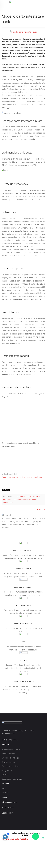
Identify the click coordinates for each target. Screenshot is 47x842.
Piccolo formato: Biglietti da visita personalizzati (22, 477)
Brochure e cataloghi (10, 758)
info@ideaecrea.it (9, 802)
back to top (40, 509)
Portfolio (5, 793)
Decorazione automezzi (12, 779)
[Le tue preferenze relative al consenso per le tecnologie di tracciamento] (43, 838)
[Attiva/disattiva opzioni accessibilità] (5, 837)
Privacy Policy (7, 807)
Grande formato (8, 762)
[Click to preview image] (24, 32)
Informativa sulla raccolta (15, 839)
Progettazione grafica (11, 749)
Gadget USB (7, 770)
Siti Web (5, 775)
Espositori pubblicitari (11, 766)
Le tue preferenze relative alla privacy (26, 834)
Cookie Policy (7, 813)
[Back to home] (23, 4)
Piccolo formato (9, 753)
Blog (3, 788)
